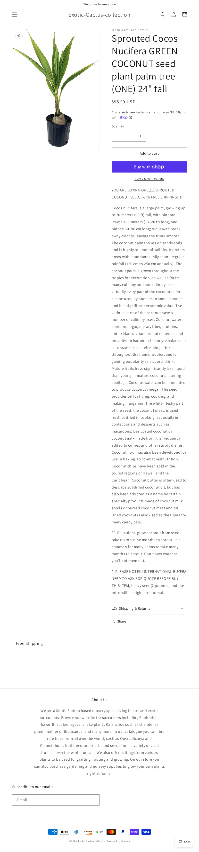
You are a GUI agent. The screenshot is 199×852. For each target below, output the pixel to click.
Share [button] (121, 621)
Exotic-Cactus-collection (92, 841)
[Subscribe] (94, 800)
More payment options (149, 178)
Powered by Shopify (118, 841)
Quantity (118, 126)
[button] (14, 14)
